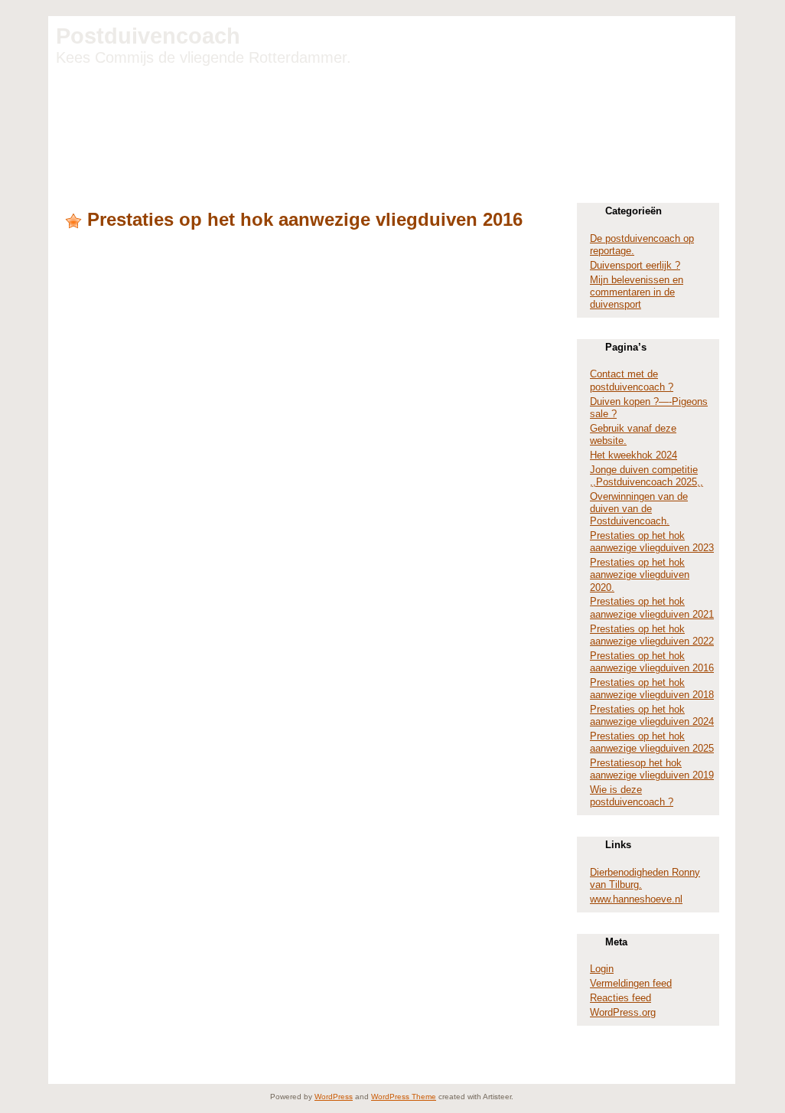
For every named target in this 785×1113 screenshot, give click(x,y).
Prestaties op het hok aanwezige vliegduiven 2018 (652, 688)
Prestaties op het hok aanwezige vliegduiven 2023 (652, 541)
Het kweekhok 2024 (633, 455)
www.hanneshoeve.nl (636, 899)
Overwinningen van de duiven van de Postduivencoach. (639, 509)
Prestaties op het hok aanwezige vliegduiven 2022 (652, 635)
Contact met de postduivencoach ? (631, 380)
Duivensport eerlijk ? (635, 265)
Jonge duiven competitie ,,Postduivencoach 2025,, (646, 476)
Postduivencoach (148, 36)
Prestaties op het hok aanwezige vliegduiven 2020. (639, 574)
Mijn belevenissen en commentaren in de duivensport (636, 292)
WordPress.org (623, 1012)
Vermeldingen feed (631, 983)
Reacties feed (620, 998)
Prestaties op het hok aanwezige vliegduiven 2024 (652, 715)
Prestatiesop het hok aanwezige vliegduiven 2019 (652, 769)
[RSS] (73, 1071)
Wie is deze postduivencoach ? (631, 796)
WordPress (333, 1096)
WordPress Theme (403, 1096)
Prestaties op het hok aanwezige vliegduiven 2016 (305, 219)
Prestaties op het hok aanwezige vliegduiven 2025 (652, 742)
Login (602, 968)
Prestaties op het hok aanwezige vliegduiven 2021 (652, 607)
